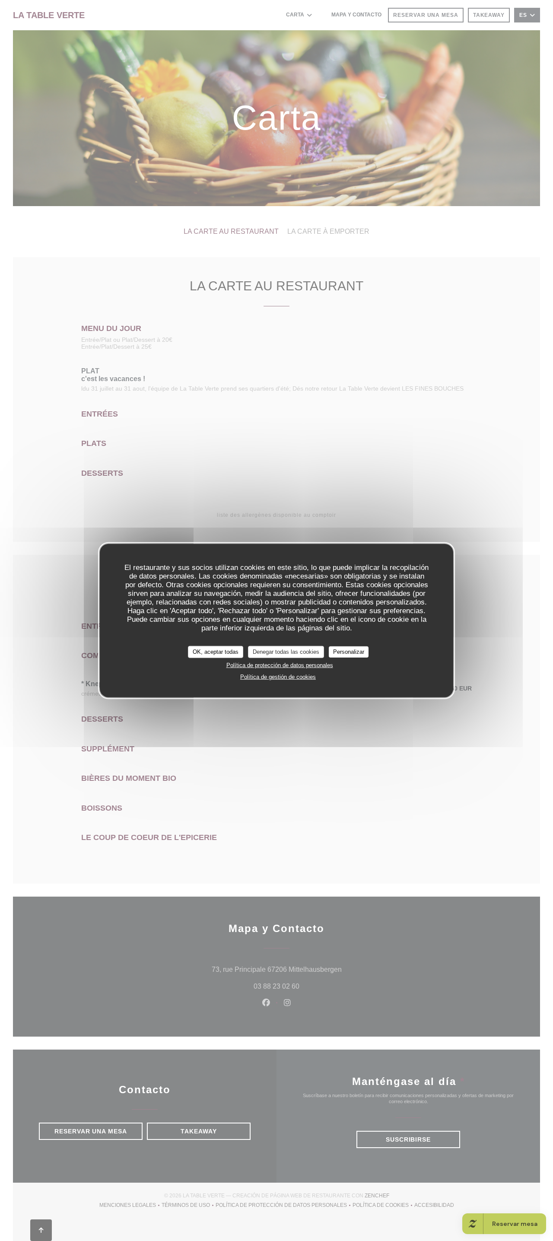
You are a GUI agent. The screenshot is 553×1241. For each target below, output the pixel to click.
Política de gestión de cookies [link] (278, 676)
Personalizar (348, 652)
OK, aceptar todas (215, 652)
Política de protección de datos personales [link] (279, 665)
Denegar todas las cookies (286, 652)
